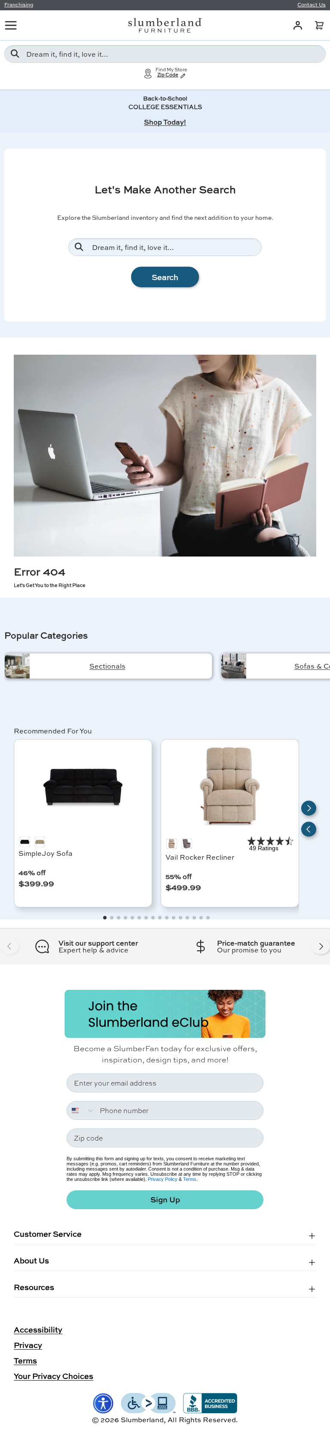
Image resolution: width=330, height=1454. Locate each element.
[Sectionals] (17, 666)
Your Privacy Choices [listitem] (53, 1375)
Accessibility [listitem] (38, 1329)
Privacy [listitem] (28, 1345)
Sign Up (165, 1199)
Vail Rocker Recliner (199, 857)
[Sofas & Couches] (233, 666)
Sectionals (107, 666)
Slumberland (142, 1419)
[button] (319, 25)
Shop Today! (165, 122)
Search (165, 277)
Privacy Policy (162, 1179)
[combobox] (165, 54)
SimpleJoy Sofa (45, 853)
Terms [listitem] (25, 1360)
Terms (189, 1179)
